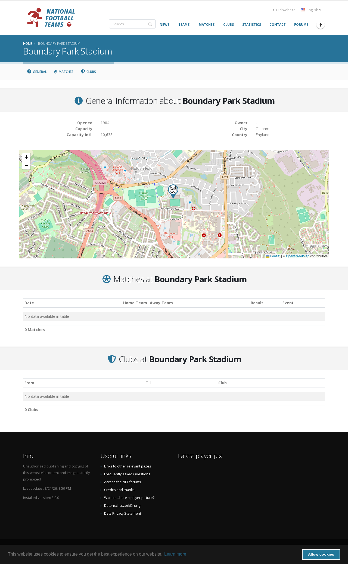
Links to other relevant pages (127, 466)
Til (148, 382)
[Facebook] (320, 25)
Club (222, 382)
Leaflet (274, 256)
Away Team (161, 302)
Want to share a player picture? (129, 497)
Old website (285, 10)
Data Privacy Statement (122, 513)
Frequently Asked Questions (127, 474)
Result (257, 302)
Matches (65, 71)
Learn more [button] (175, 554)
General (39, 71)
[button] (173, 191)
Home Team (135, 302)
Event (288, 302)
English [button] (312, 10)
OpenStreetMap (297, 256)
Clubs (91, 71)
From (29, 382)
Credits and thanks (119, 490)
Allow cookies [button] (321, 554)
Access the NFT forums (122, 482)
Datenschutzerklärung (122, 505)
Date (29, 302)
